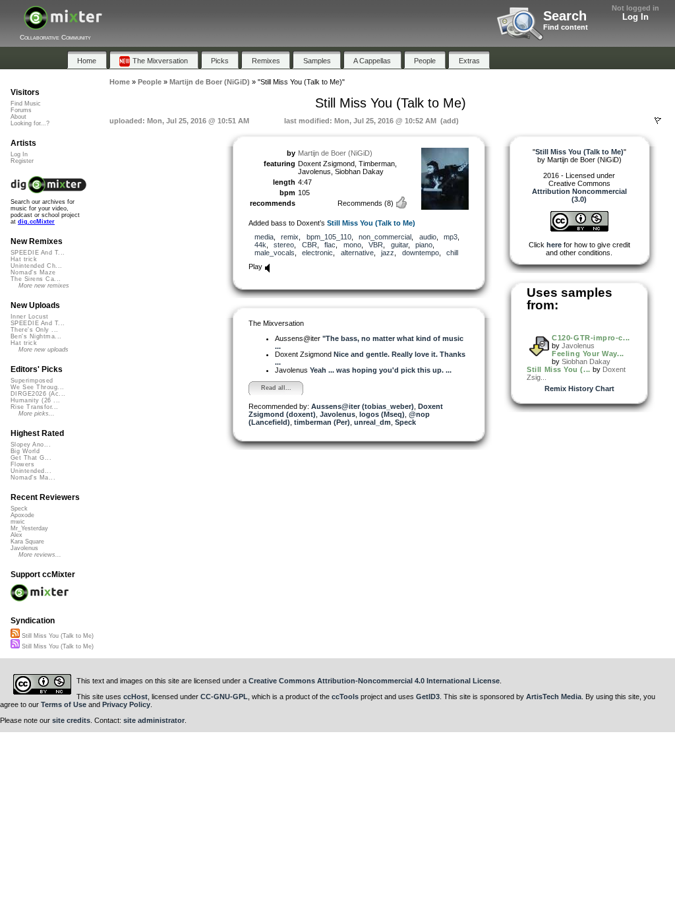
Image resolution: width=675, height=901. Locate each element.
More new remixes (43, 285)
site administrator (154, 720)
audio (427, 237)
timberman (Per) (322, 422)
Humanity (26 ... (35, 400)
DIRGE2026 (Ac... (38, 393)
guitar (399, 245)
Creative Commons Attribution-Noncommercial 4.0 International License (374, 681)
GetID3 (428, 696)
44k (260, 245)
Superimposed (32, 380)
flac (330, 245)
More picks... (36, 413)
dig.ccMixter (36, 221)
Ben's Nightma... (36, 336)
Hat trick (24, 259)
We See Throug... (37, 387)
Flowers (22, 464)
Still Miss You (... (558, 369)
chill (452, 253)
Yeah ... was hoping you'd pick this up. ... (381, 370)
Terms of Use (63, 704)
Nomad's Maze (33, 272)
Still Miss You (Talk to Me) (371, 223)
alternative (357, 253)
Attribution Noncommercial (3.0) (579, 195)
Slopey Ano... (31, 444)
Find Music (26, 103)
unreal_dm (372, 422)
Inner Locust (30, 316)
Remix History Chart (579, 388)
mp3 (450, 237)
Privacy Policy (126, 704)
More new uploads (43, 349)
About (18, 116)
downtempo (420, 253)
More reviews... (39, 554)
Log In (635, 17)
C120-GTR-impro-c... (591, 338)
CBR (309, 245)
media (264, 237)
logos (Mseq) (382, 414)
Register (22, 161)
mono (352, 245)
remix (290, 237)
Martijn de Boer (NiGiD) (335, 153)
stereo (284, 245)
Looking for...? (30, 123)
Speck (405, 422)
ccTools (345, 696)
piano (423, 245)
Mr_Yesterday (29, 528)
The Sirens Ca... (36, 279)
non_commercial (385, 237)
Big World (25, 451)
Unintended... (31, 471)
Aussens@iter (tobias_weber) (362, 406)
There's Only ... (34, 329)
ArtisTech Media (553, 696)
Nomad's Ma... (33, 477)
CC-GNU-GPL (224, 696)
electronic (317, 253)
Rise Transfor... (34, 407)
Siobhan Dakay (586, 361)
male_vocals (274, 253)
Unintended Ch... (36, 266)
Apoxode (22, 515)
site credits (71, 720)
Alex (16, 535)
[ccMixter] (63, 24)
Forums (21, 110)
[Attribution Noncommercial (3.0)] (579, 229)
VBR (375, 245)
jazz (387, 253)
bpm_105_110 (329, 237)
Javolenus (337, 414)
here (554, 245)
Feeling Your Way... (588, 353)
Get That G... (31, 457)
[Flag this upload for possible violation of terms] (658, 121)
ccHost (135, 696)
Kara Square (27, 541)
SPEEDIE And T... (38, 252)
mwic (18, 521)
